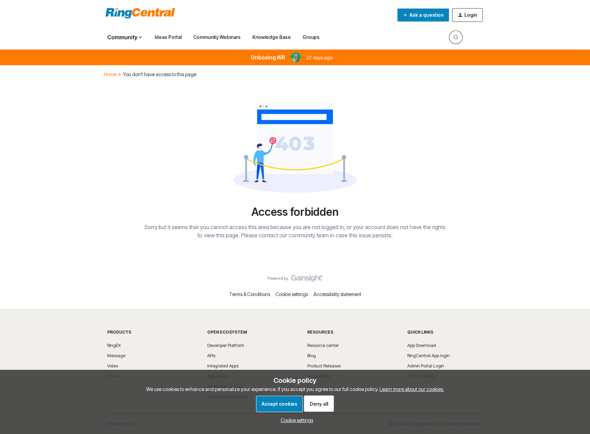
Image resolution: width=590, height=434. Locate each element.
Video (112, 365)
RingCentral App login (428, 355)
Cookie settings (292, 294)
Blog (311, 355)
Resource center (323, 345)
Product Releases (324, 365)
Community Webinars (217, 37)
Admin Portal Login (425, 365)
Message (116, 355)
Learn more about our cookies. (412, 389)
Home (110, 74)
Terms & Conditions (249, 294)
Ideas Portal (168, 37)
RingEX (114, 345)
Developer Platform (225, 345)
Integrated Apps (223, 365)
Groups (311, 37)
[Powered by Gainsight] (295, 280)
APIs (211, 355)
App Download (421, 345)
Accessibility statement (337, 294)
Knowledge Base (271, 37)
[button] (423, 15)
